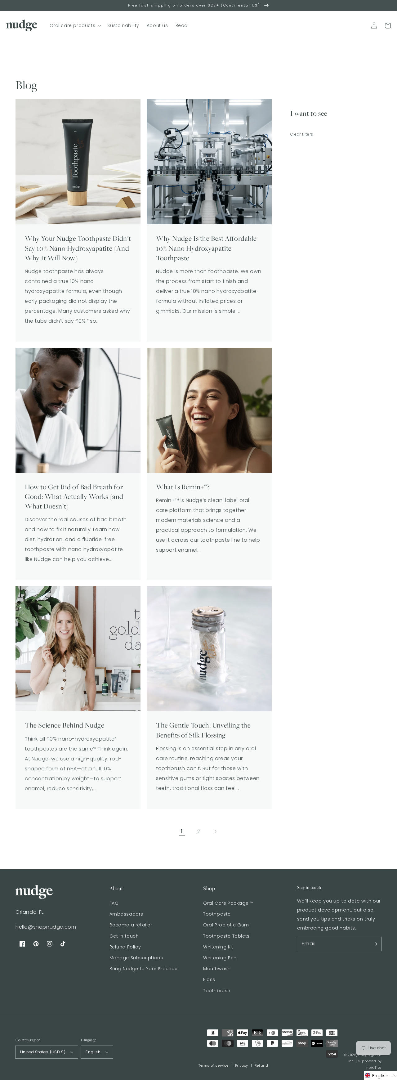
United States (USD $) (42, 1052)
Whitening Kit (218, 947)
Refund (261, 1065)
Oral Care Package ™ (228, 903)
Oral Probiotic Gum (226, 925)
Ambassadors (126, 914)
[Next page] (215, 831)
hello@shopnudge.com (46, 926)
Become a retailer (130, 925)
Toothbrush (216, 991)
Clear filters (301, 134)
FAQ (114, 903)
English (93, 1052)
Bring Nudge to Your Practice (143, 969)
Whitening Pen (220, 958)
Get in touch (124, 936)
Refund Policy (125, 947)
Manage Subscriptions (136, 958)
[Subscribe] (374, 944)
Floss (209, 979)
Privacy (241, 1065)
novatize (373, 1067)
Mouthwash (216, 969)
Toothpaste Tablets (226, 936)
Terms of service (213, 1065)
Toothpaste (217, 914)
